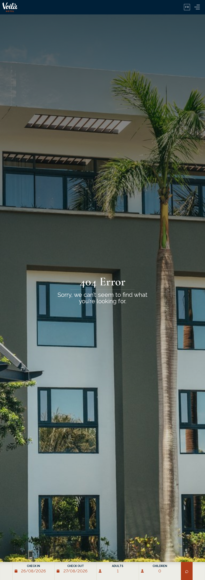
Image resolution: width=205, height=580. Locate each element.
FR (187, 7)
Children (160, 566)
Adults (117, 566)
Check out (75, 566)
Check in (33, 566)
